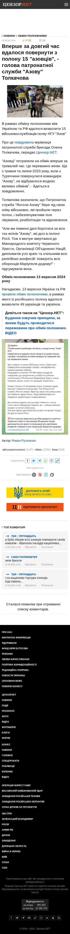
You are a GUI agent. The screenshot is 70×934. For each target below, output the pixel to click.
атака (5, 862)
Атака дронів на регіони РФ (19, 807)
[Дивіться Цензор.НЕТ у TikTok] (35, 918)
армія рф (7, 830)
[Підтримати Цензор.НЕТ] (35, 507)
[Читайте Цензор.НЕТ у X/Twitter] (17, 918)
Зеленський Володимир (17, 819)
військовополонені (18, 449)
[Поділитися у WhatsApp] (45, 460)
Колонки (7, 771)
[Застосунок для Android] (47, 918)
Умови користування (15, 659)
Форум (6, 738)
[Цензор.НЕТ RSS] (59, 918)
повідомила (24, 142)
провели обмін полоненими (25, 294)
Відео (5, 722)
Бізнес (6, 744)
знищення (8, 840)
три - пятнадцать (23, 535)
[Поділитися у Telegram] (39, 460)
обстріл (7, 813)
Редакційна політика (15, 670)
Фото (5, 716)
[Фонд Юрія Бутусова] (35, 492)
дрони (6, 835)
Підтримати (9, 643)
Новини (9, 35)
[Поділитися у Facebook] (27, 460)
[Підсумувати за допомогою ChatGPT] (34, 474)
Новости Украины (13, 675)
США (4, 867)
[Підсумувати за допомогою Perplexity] (46, 474)
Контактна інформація (16, 637)
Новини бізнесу (12, 686)
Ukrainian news (12, 681)
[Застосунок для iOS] (53, 918)
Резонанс (8, 711)
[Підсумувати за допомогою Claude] (40, 474)
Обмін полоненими (32, 35)
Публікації (8, 766)
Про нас (7, 632)
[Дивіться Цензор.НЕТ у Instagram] (41, 918)
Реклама (7, 654)
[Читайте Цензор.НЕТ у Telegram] (23, 918)
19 (44, 40)
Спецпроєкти (10, 761)
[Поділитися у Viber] (51, 460)
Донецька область (14, 846)
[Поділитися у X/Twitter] (33, 460)
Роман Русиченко (24, 440)
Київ (4, 857)
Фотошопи (9, 727)
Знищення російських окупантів (23, 801)
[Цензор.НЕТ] (17, 5)
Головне (7, 755)
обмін (42, 449)
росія (5, 824)
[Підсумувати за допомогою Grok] (52, 474)
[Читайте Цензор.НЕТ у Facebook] (11, 918)
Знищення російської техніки (21, 796)
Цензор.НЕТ (46, 152)
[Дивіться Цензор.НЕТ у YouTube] (29, 918)
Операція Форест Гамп (16, 785)
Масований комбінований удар (22, 791)
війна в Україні (11, 851)
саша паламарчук (24, 556)
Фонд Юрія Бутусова (15, 648)
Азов (58, 449)
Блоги (6, 732)
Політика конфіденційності (19, 664)
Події (5, 705)
